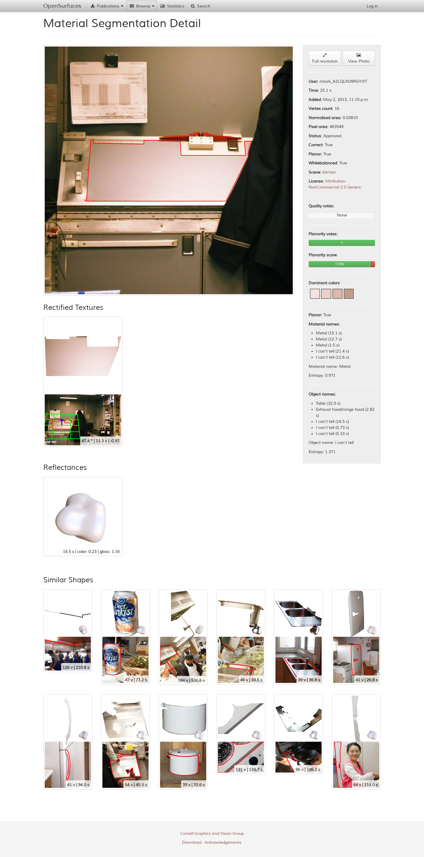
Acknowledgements (223, 842)
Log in (372, 6)
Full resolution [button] (325, 61)
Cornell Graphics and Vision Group (212, 833)
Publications (108, 6)
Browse (143, 6)
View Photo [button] (358, 61)
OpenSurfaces (62, 6)
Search (203, 6)
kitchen (329, 172)
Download (191, 842)
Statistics (175, 6)
